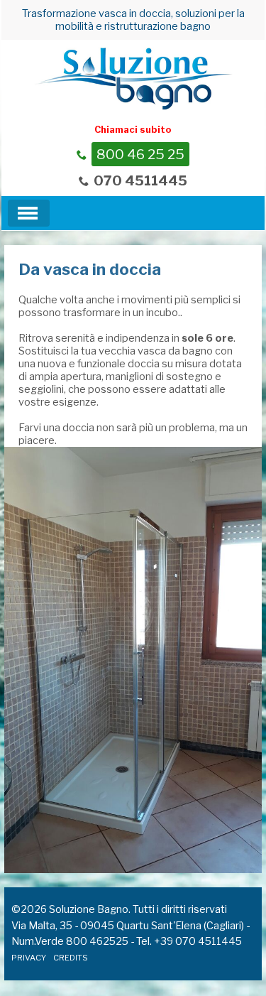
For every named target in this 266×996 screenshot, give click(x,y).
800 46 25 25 (140, 154)
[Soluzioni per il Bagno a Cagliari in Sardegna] (133, 77)
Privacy (28, 958)
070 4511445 (140, 180)
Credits (70, 958)
